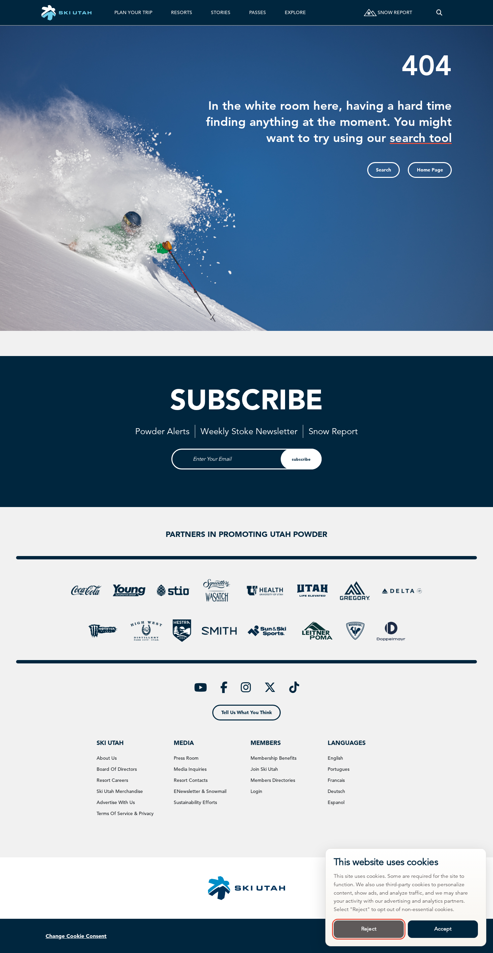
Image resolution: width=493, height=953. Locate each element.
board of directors (117, 769)
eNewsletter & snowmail (200, 791)
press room (186, 758)
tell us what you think (246, 712)
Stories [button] (220, 12)
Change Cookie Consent (76, 936)
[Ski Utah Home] (66, 12)
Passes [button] (257, 12)
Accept (443, 928)
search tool (421, 138)
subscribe (301, 459)
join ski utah (264, 769)
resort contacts (191, 780)
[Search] (439, 12)
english (335, 758)
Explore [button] (295, 12)
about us (107, 758)
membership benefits (273, 758)
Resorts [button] (181, 12)
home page (430, 170)
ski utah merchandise (120, 791)
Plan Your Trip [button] (133, 12)
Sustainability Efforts (195, 802)
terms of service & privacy (125, 813)
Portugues (338, 769)
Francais (336, 780)
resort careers (112, 780)
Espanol (336, 802)
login (256, 791)
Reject (368, 928)
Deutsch (336, 791)
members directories (273, 780)
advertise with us (116, 802)
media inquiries (190, 769)
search (383, 170)
